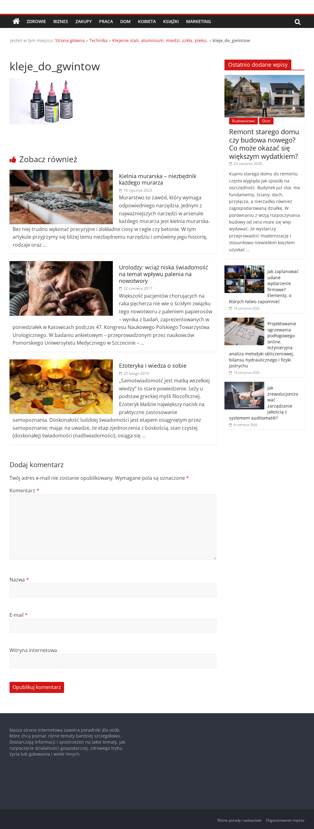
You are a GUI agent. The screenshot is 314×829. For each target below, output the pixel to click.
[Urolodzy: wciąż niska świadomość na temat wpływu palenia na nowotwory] (61, 264)
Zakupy (83, 21)
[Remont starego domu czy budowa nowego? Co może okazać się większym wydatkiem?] (264, 78)
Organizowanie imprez (285, 820)
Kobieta (147, 21)
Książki (171, 21)
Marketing (198, 21)
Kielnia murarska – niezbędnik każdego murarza (157, 179)
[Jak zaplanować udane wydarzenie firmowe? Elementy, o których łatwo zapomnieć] (244, 269)
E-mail (19, 615)
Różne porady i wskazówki (239, 820)
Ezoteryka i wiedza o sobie (152, 365)
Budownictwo (243, 120)
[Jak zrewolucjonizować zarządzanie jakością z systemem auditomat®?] (244, 385)
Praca (106, 21)
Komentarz (24, 490)
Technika (98, 40)
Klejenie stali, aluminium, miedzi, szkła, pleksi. (160, 40)
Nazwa (19, 579)
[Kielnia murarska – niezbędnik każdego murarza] (61, 173)
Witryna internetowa (33, 650)
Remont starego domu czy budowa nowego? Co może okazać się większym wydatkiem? (264, 143)
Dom (125, 21)
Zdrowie (36, 21)
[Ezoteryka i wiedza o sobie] (61, 363)
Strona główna (70, 40)
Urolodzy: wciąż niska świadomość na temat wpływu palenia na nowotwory (163, 274)
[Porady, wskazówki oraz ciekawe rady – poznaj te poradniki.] (16, 21)
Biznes (60, 21)
